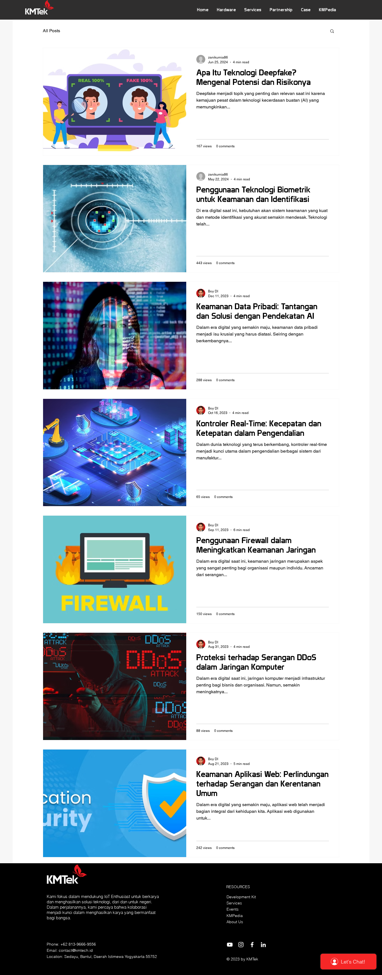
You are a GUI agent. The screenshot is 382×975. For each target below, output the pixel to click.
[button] (226, 10)
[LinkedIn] (263, 944)
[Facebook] (252, 944)
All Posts (51, 30)
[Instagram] (240, 944)
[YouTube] (229, 944)
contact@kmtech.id (76, 950)
